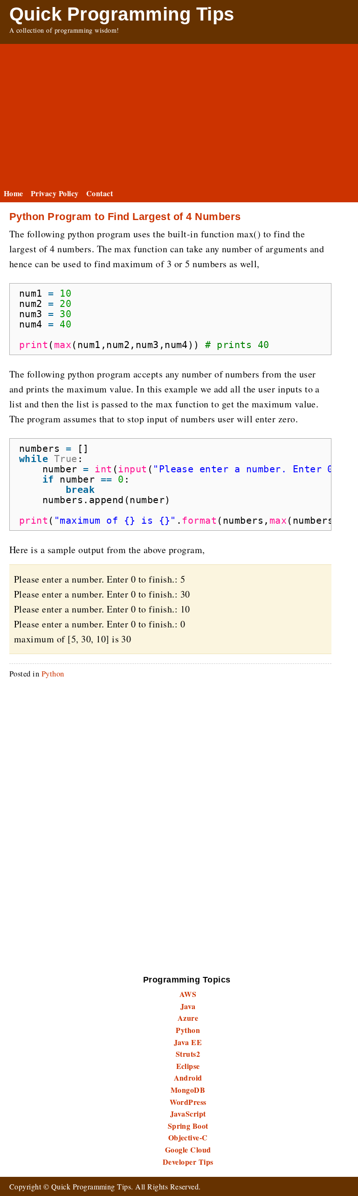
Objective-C (188, 1137)
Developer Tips (188, 1161)
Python (52, 673)
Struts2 (188, 1053)
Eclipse (188, 1066)
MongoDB (188, 1089)
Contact (99, 193)
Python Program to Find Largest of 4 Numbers (125, 216)
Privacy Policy (55, 193)
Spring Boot (188, 1125)
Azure (188, 1017)
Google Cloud (188, 1149)
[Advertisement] (179, 114)
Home (13, 193)
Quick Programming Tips (121, 14)
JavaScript (188, 1113)
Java (188, 1006)
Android (188, 1077)
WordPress (188, 1101)
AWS (187, 994)
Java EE (188, 1042)
